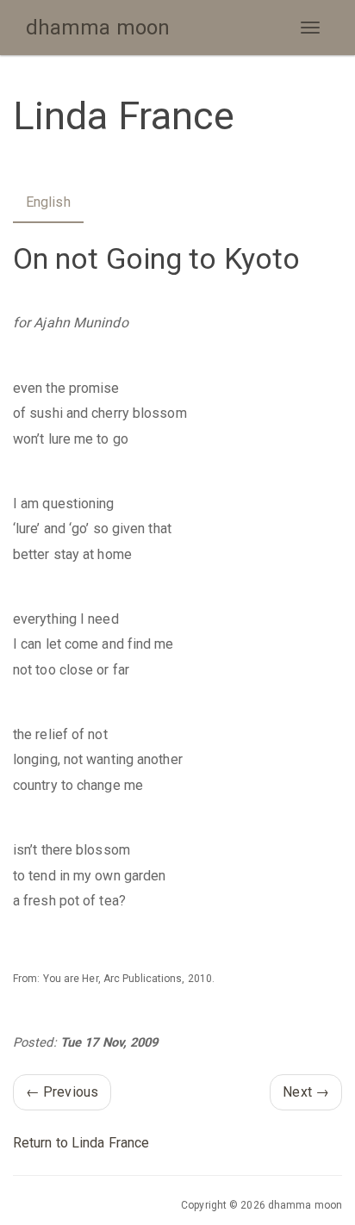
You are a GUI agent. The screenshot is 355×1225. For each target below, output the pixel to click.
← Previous (62, 1092)
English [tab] (48, 202)
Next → (306, 1092)
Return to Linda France (81, 1143)
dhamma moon (98, 28)
